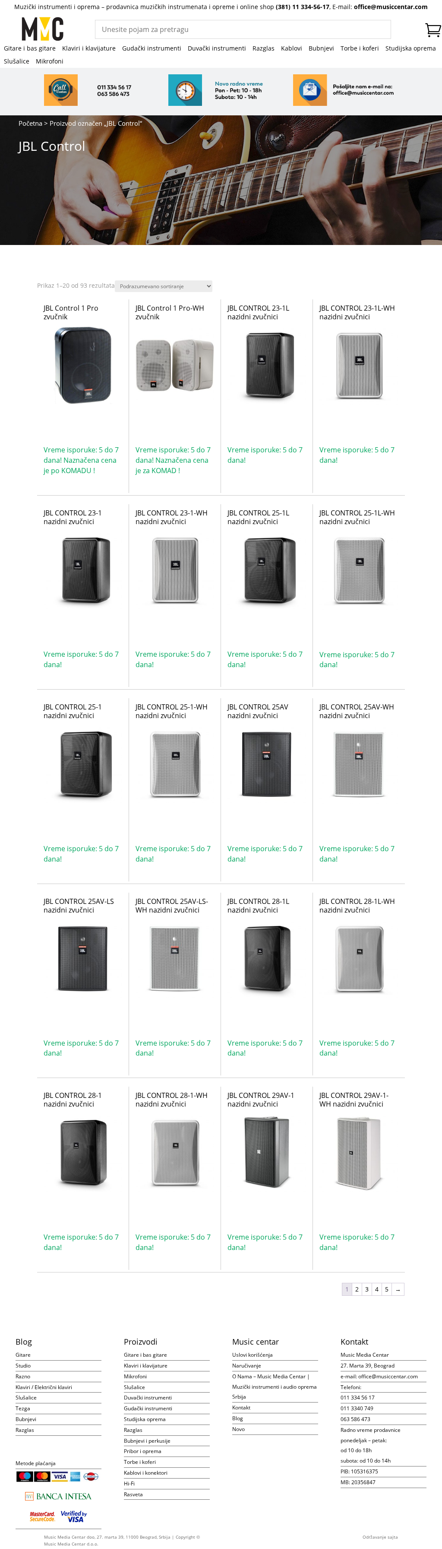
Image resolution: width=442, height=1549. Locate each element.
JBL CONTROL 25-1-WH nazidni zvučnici (172, 711)
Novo (238, 1429)
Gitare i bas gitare (30, 48)
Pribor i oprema (142, 1451)
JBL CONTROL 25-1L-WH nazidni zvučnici (357, 517)
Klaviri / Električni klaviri (44, 1387)
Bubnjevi (321, 48)
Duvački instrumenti (217, 48)
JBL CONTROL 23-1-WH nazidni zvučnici (172, 517)
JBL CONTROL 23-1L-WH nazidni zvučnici (357, 312)
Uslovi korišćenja (252, 1354)
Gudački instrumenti (151, 48)
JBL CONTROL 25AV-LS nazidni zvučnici (79, 906)
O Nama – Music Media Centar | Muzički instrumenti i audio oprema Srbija (274, 1387)
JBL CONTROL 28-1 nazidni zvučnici (73, 1100)
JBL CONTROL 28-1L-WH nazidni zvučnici (357, 906)
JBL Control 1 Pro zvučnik (71, 312)
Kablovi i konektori (145, 1472)
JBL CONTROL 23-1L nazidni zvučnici (258, 312)
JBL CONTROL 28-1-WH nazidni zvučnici (172, 1100)
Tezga (23, 1408)
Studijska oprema (410, 48)
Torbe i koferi (360, 48)
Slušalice (16, 61)
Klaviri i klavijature (89, 48)
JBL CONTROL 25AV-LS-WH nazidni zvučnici (172, 906)
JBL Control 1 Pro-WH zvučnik (170, 312)
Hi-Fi (129, 1483)
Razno (23, 1376)
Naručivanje (246, 1365)
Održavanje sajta (380, 1537)
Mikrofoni (49, 61)
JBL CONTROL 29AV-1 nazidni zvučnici (260, 1100)
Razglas (264, 48)
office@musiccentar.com (391, 7)
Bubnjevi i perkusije (147, 1440)
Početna (30, 123)
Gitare (23, 1354)
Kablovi (291, 48)
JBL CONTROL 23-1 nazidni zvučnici (73, 517)
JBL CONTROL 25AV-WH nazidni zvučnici (356, 711)
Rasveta (133, 1494)
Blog (237, 1418)
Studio (23, 1365)
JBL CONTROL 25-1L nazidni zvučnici (258, 517)
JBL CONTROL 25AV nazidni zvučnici (257, 711)
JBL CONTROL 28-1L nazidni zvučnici (258, 906)
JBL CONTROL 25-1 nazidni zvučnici (73, 711)
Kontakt (241, 1407)
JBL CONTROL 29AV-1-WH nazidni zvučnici (353, 1100)
